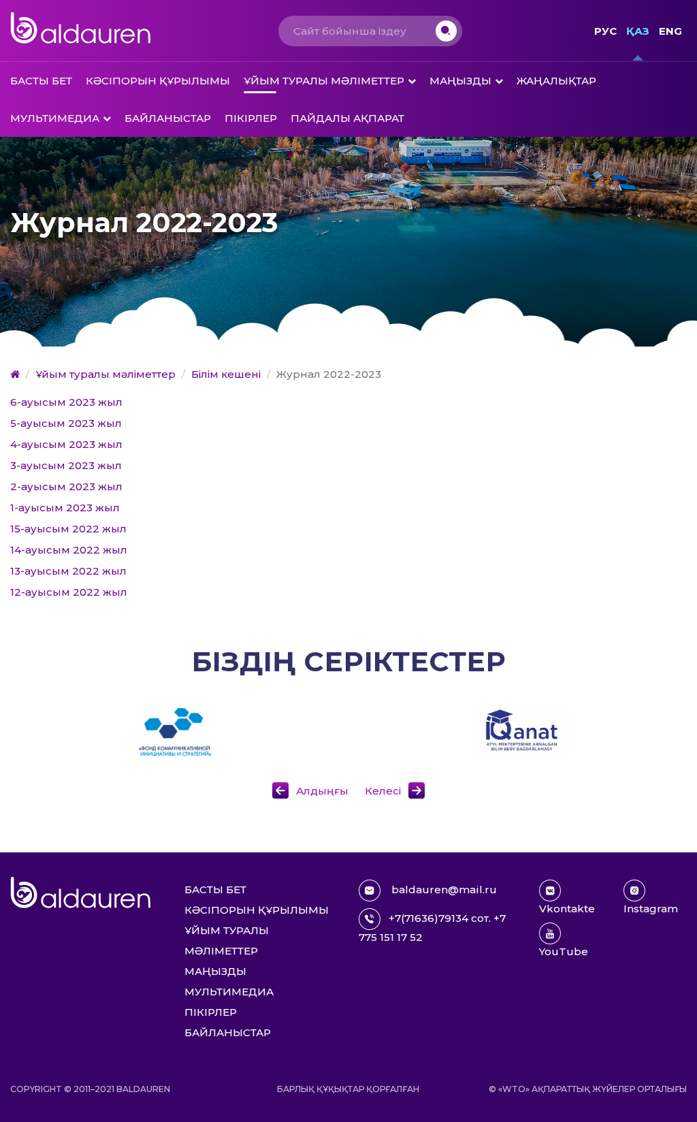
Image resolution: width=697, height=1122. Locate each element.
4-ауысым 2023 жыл (66, 444)
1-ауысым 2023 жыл (65, 507)
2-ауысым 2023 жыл (66, 486)
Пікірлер (251, 118)
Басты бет (41, 80)
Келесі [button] (383, 790)
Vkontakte (567, 908)
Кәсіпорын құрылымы (158, 80)
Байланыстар (168, 118)
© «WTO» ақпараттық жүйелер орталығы (588, 1089)
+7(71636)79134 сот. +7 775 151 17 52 (432, 928)
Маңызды (460, 80)
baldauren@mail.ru (443, 889)
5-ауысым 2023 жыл (66, 423)
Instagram (650, 908)
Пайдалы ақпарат (347, 118)
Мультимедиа (54, 118)
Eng (670, 31)
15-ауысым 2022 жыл (68, 528)
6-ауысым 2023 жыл (66, 402)
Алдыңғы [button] (323, 790)
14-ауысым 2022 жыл (68, 549)
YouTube (563, 951)
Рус (605, 31)
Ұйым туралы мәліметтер (324, 80)
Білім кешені (226, 374)
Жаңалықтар (556, 80)
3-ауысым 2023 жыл (66, 465)
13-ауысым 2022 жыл (68, 570)
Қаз (637, 31)
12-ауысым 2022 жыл (68, 592)
